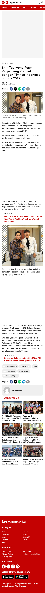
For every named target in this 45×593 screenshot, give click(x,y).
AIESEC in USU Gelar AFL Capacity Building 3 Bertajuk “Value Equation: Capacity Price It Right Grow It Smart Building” (33, 465)
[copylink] (28, 89)
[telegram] (24, 89)
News (11, 63)
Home (4, 63)
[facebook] (11, 89)
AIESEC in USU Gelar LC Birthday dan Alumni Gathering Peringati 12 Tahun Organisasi (11, 441)
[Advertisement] (22, 35)
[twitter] (15, 89)
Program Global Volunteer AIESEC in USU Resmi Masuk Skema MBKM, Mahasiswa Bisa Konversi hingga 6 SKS (11, 465)
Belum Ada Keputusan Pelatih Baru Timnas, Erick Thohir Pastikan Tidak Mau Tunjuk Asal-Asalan (23, 219)
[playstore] (21, 577)
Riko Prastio (7, 83)
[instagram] (18, 566)
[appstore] (8, 577)
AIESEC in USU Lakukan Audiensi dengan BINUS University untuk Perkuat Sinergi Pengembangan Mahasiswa (11, 421)
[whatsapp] (19, 89)
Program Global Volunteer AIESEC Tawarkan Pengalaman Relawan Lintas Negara (32, 419)
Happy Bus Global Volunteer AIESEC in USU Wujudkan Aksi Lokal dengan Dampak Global (32, 442)
